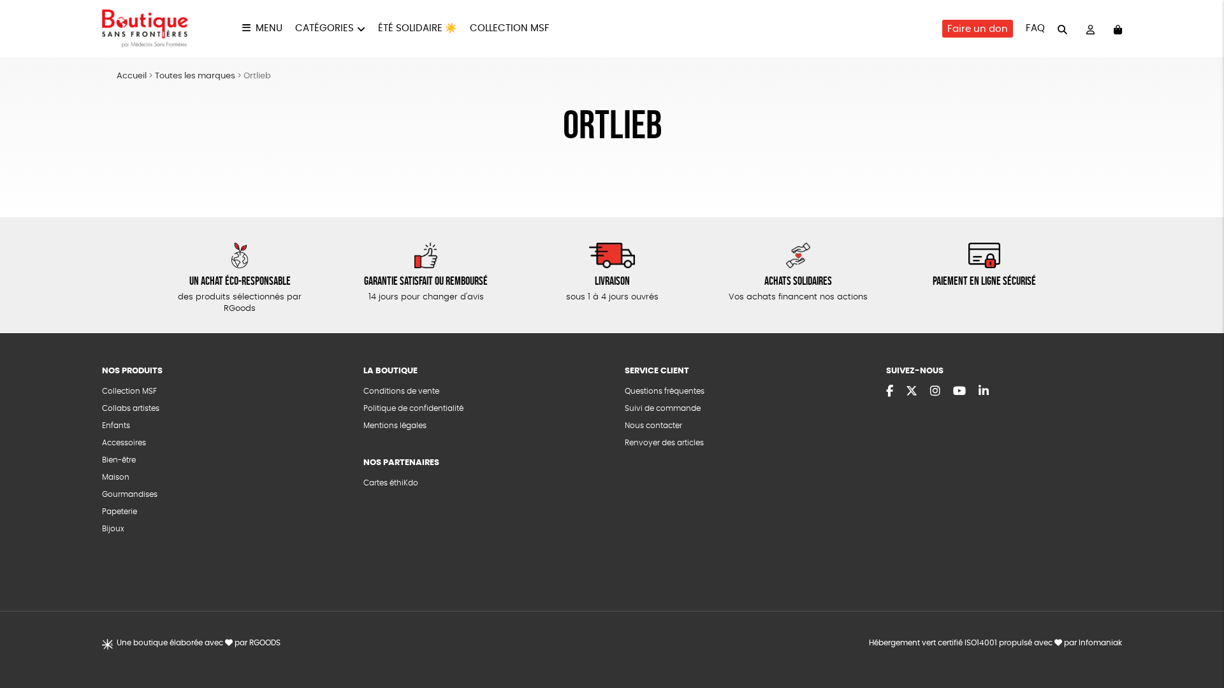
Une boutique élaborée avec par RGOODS (198, 643)
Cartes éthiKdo (390, 483)
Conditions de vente (401, 391)
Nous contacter (653, 425)
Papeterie (119, 511)
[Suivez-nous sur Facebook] (889, 392)
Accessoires (124, 443)
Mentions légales (394, 425)
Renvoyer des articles (664, 443)
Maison (115, 477)
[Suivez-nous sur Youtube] (959, 392)
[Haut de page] (1198, 637)
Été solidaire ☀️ (417, 28)
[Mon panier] (1118, 29)
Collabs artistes (130, 408)
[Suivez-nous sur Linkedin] (984, 392)
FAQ (1035, 28)
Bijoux (113, 529)
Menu (269, 28)
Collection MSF (510, 28)
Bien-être (119, 460)
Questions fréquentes (664, 391)
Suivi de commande (663, 408)
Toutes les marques (195, 76)
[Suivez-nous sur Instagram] (935, 392)
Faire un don (977, 29)
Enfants (116, 425)
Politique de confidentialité (413, 408)
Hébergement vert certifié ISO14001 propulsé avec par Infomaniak (995, 643)
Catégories (324, 28)
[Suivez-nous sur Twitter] (911, 392)
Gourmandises (129, 494)
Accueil (132, 76)
